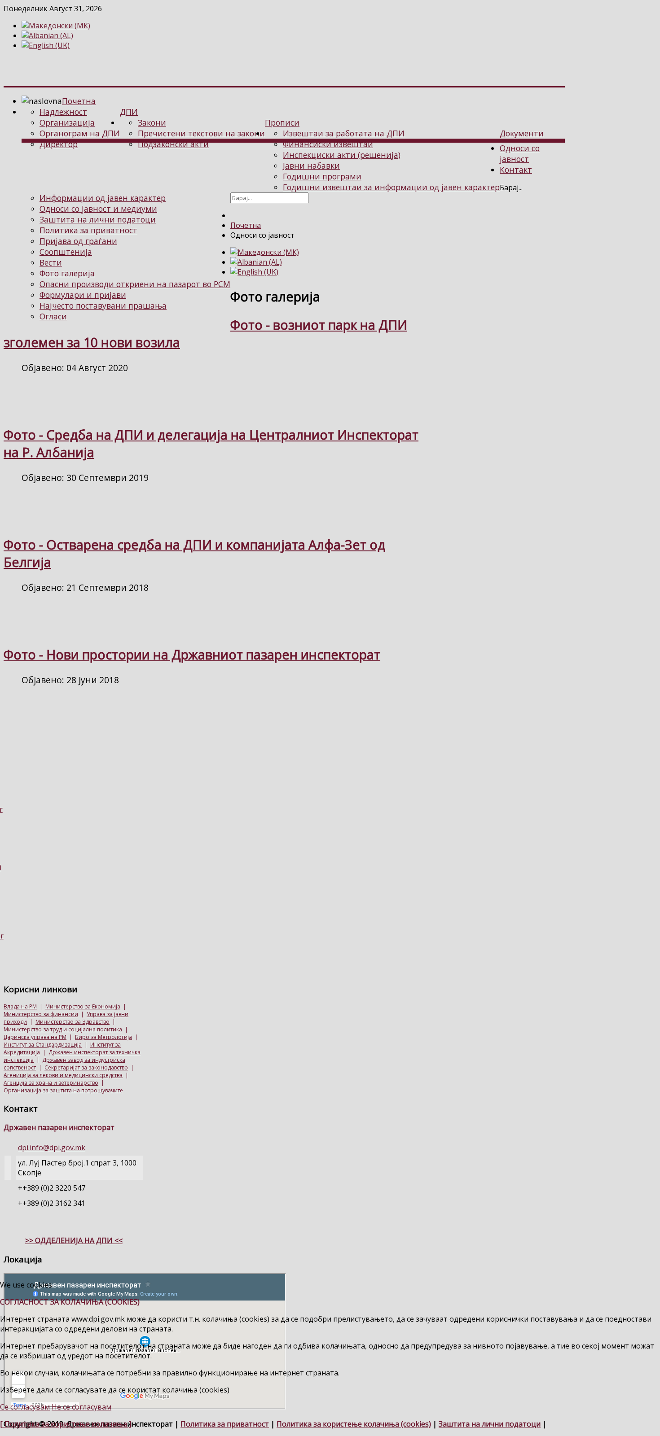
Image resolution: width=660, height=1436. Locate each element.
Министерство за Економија (82, 1006)
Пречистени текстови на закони (201, 133)
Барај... (511, 187)
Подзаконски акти (173, 144)
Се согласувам (25, 1407)
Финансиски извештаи (328, 144)
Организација (67, 122)
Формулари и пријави (83, 294)
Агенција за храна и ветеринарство (51, 1083)
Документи (522, 133)
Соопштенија (66, 251)
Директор (59, 144)
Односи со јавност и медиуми (98, 208)
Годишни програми (322, 176)
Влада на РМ (20, 1006)
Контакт (516, 169)
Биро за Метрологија (103, 1037)
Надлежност (63, 111)
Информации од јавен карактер (103, 197)
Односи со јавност (520, 153)
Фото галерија (67, 273)
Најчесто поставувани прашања (103, 305)
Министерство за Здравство (72, 1022)
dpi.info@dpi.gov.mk (51, 1147)
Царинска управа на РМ (35, 1037)
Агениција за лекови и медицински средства (63, 1075)
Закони (152, 122)
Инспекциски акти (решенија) (341, 154)
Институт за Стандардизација (43, 1044)
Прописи (282, 122)
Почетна (79, 101)
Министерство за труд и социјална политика (63, 1029)
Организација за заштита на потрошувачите (63, 1090)
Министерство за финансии (41, 1014)
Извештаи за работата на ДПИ (344, 133)
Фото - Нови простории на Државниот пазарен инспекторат (192, 654)
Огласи (53, 316)
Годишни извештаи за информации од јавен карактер (391, 187)
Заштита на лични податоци (98, 219)
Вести (51, 262)
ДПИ (129, 111)
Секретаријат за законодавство (86, 1067)
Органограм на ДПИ (80, 133)
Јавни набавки (311, 165)
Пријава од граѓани (78, 241)
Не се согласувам (81, 1407)
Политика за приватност (88, 230)
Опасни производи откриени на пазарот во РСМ (135, 284)
